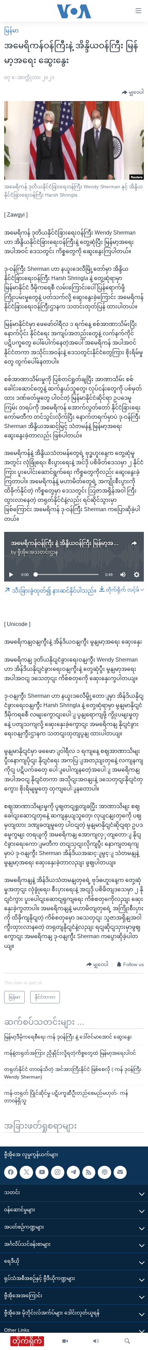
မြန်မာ (11, 30)
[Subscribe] (120, 1172)
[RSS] (88, 1172)
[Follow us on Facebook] (10, 1172)
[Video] (65, 1341)
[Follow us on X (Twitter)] (26, 1172)
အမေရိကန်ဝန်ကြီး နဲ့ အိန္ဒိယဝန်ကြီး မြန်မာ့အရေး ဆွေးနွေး (78, 543)
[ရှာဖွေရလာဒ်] (127, 1341)
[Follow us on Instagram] (57, 1172)
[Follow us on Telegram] (73, 1172)
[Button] (133, 92)
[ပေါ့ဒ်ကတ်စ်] (104, 1172)
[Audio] (96, 1341)
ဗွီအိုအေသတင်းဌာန (38, 552)
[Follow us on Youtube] (42, 1172)
